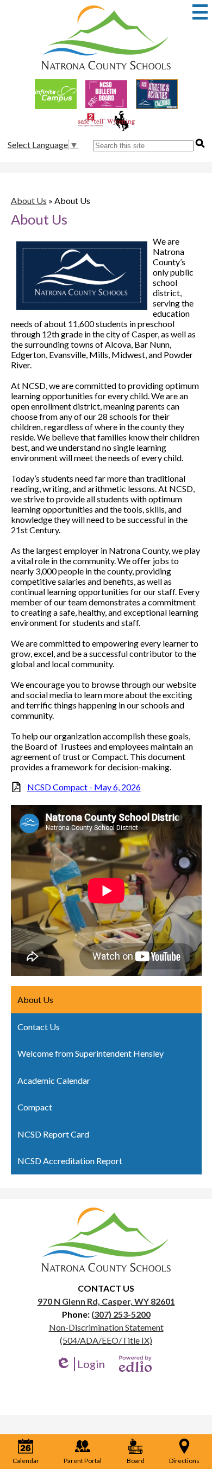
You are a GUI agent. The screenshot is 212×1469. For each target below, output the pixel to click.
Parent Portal (83, 1461)
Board (136, 1461)
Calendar (26, 1461)
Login (80, 1364)
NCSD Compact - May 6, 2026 (84, 787)
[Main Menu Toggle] (200, 12)
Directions (184, 1461)
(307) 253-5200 (121, 1314)
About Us (29, 200)
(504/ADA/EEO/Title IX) (106, 1340)
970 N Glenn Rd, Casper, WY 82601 (106, 1301)
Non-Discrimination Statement (106, 1327)
